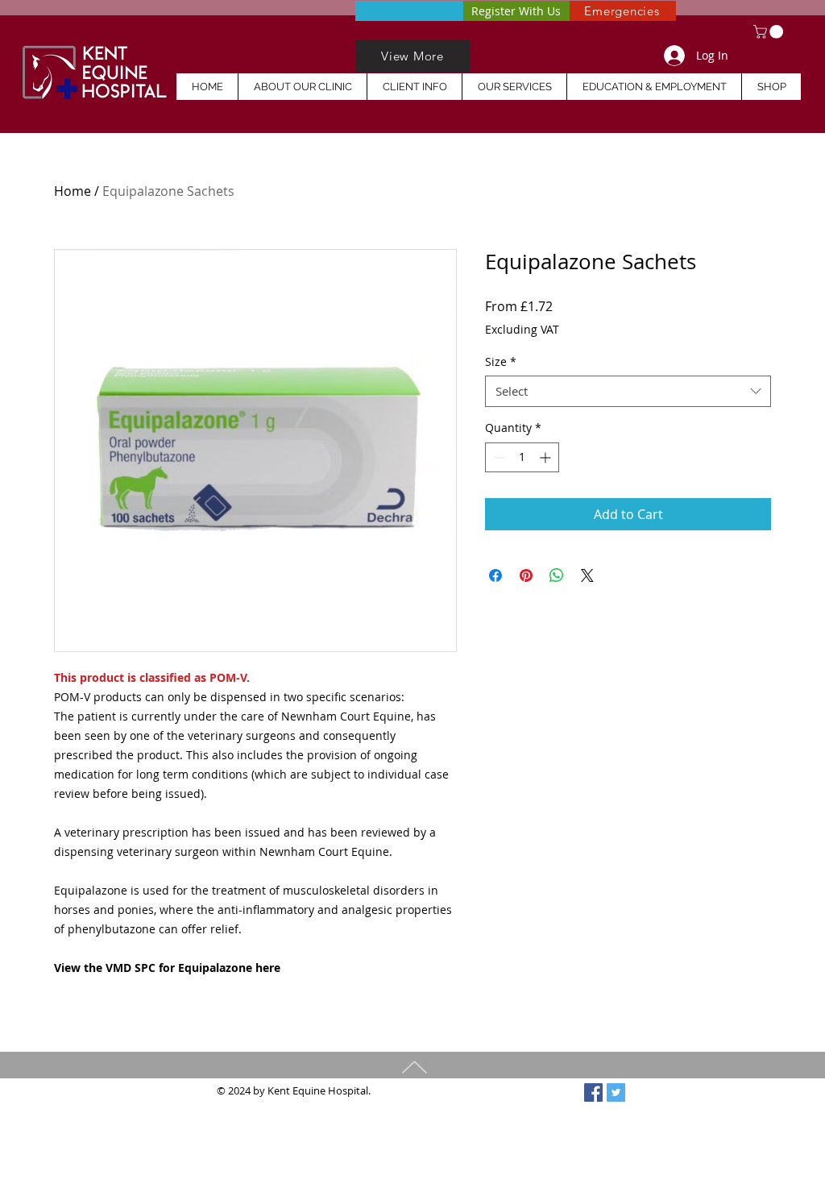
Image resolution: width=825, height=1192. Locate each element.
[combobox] (628, 391)
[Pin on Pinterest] (526, 575)
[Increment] (547, 457)
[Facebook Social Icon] (593, 1092)
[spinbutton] (522, 457)
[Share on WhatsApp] (556, 575)
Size (500, 361)
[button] (769, 32)
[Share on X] (587, 575)
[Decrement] (497, 457)
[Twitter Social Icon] (616, 1092)
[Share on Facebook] (495, 575)
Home (72, 191)
